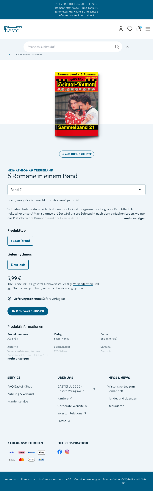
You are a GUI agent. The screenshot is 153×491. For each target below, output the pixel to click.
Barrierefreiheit (112, 479)
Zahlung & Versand (20, 394)
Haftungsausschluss (51, 479)
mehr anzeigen (135, 218)
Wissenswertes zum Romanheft (121, 388)
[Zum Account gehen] (121, 29)
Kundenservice (17, 401)
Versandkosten (83, 284)
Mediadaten (115, 406)
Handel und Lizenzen (122, 398)
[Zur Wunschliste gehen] (130, 29)
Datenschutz (28, 479)
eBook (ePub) (20, 240)
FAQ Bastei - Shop (19, 386)
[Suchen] (117, 46)
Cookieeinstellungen (87, 479)
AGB (68, 479)
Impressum (11, 479)
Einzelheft (18, 264)
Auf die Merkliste (77, 155)
